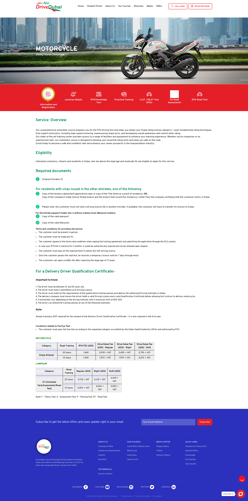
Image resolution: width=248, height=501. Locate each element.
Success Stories (105, 474)
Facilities (102, 459)
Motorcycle (132, 451)
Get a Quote (190, 464)
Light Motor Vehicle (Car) (138, 446)
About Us (110, 6)
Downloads (190, 455)
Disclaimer (158, 496)
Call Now (180, 6)
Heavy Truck (132, 459)
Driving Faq (190, 459)
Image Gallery (162, 446)
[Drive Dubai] (49, 6)
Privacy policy (126, 496)
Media (150, 6)
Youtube (99, 487)
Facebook (77, 487)
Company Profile (105, 446)
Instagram (122, 487)
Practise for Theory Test (196, 446)
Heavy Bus (132, 455)
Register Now (202, 6)
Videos (159, 451)
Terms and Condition (143, 496)
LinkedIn (165, 487)
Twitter (145, 487)
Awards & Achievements (109, 451)
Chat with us (228, 494)
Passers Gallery (163, 455)
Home (81, 6)
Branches (138, 6)
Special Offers (191, 451)
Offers (159, 6)
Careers (101, 455)
